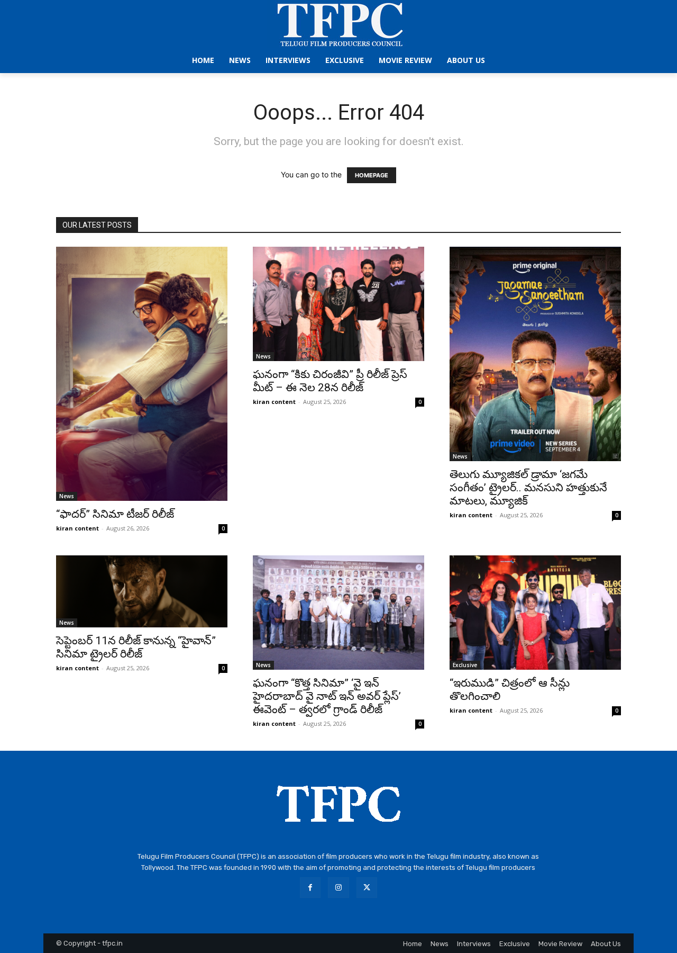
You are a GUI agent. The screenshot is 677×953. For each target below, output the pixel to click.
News (66, 496)
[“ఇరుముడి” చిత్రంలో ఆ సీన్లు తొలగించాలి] (535, 612)
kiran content (77, 528)
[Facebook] (310, 887)
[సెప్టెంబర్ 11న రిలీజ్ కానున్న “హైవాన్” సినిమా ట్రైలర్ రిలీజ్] (141, 591)
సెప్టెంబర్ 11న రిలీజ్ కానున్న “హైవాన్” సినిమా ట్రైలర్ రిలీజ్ (136, 647)
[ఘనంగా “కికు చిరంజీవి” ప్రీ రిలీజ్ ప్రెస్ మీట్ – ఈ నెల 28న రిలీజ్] (338, 304)
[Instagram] (338, 887)
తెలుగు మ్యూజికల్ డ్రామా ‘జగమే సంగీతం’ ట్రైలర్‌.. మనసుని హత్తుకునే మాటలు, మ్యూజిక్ (528, 487)
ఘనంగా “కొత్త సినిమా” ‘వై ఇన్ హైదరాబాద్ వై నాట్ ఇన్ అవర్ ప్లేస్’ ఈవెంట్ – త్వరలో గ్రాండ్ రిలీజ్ (327, 696)
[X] (366, 887)
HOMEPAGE (371, 175)
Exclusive (465, 665)
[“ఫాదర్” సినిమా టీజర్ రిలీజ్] (141, 374)
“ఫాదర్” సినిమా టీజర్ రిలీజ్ (115, 514)
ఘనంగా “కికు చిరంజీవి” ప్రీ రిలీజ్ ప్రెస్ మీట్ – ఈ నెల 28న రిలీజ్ (330, 381)
